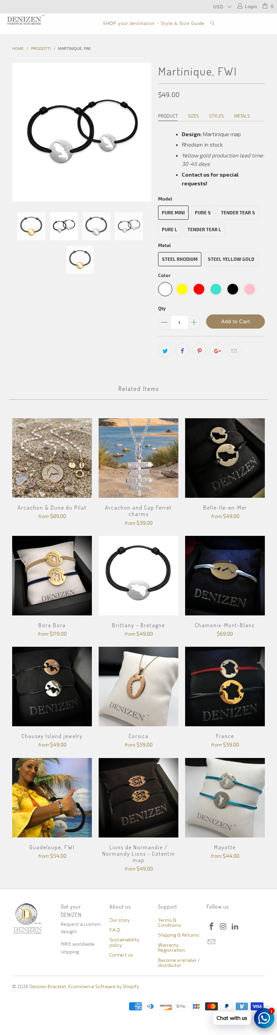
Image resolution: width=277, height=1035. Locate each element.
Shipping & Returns (178, 935)
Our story (119, 920)
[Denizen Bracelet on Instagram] (224, 926)
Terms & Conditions (169, 922)
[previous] (19, 132)
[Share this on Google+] (217, 350)
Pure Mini (173, 212)
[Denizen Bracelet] (25, 19)
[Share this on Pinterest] (200, 350)
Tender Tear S (238, 212)
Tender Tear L (204, 229)
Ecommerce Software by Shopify (103, 986)
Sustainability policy (124, 942)
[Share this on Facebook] (182, 350)
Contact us (121, 954)
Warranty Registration (171, 947)
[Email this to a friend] (234, 350)
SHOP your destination (129, 23)
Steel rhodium (180, 259)
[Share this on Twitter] (165, 350)
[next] (144, 132)
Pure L (169, 229)
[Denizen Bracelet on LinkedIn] (235, 926)
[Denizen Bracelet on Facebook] (212, 926)
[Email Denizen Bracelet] (212, 942)
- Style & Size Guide (180, 23)
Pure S (203, 212)
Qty (162, 308)
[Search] (213, 23)
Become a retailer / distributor (179, 962)
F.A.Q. (115, 930)
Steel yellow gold (231, 259)
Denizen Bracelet (47, 986)
